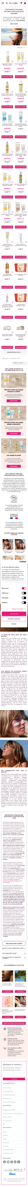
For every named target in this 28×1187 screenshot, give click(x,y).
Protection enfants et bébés (11, 881)
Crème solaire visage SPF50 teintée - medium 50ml (21, 215)
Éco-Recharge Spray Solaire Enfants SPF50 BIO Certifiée (20, 95)
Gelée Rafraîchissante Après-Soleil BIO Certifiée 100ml (20, 125)
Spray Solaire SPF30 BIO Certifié (7, 215)
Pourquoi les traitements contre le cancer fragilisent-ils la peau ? (7, 1011)
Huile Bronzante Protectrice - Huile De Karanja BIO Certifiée (7, 305)
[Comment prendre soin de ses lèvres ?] (7, 976)
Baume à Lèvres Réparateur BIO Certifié (21, 245)
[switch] (24, 593)
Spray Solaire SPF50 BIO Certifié (21, 64)
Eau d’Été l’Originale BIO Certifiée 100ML (20, 185)
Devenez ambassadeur (9, 1102)
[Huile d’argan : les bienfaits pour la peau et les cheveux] (20, 976)
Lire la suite (8, 991)
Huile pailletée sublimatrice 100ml (7, 275)
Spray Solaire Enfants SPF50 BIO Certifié (7, 64)
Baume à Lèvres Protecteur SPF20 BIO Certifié (7, 245)
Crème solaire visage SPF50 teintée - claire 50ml (20, 155)
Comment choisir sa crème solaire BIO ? (20, 1010)
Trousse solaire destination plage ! (21, 305)
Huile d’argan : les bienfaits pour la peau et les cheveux (20, 985)
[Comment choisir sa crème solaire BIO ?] (20, 1001)
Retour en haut (19, 363)
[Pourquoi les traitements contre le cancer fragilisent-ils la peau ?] (7, 1001)
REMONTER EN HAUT (13, 352)
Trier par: (20, 47)
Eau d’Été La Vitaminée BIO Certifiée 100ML (7, 155)
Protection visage (13, 879)
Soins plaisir (6, 882)
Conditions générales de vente (14, 1179)
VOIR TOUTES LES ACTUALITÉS (14, 1023)
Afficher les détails (17, 609)
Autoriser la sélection (14, 619)
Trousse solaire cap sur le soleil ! (21, 275)
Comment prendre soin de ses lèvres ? (7, 984)
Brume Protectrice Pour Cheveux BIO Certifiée (7, 94)
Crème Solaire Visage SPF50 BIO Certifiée (7, 185)
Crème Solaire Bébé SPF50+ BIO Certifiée (7, 124)
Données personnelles (16, 1181)
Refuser (14, 624)
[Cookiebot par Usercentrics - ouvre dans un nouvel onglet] (19, 562)
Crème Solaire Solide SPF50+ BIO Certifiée (7, 335)
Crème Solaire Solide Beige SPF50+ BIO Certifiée (20, 336)
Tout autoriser (14, 614)
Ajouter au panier (7, 76)
